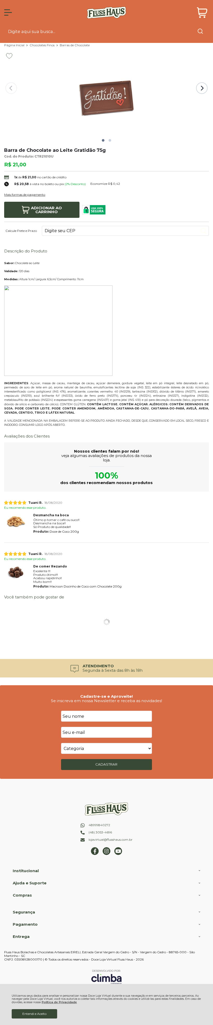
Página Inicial (14, 45)
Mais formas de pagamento (24, 195)
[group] (106, 668)
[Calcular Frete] (203, 231)
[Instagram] (106, 854)
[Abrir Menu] (8, 12)
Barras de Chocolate (75, 45)
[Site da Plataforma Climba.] (106, 976)
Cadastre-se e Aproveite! (106, 696)
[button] (103, 140)
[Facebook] (95, 854)
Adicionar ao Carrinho (46, 209)
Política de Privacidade (59, 1002)
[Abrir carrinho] (202, 12)
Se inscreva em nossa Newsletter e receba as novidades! (106, 700)
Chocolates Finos (42, 45)
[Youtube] (118, 854)
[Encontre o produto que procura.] (200, 32)
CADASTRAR (106, 764)
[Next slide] (202, 88)
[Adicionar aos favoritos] (9, 56)
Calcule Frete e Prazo (21, 230)
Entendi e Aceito (34, 1014)
